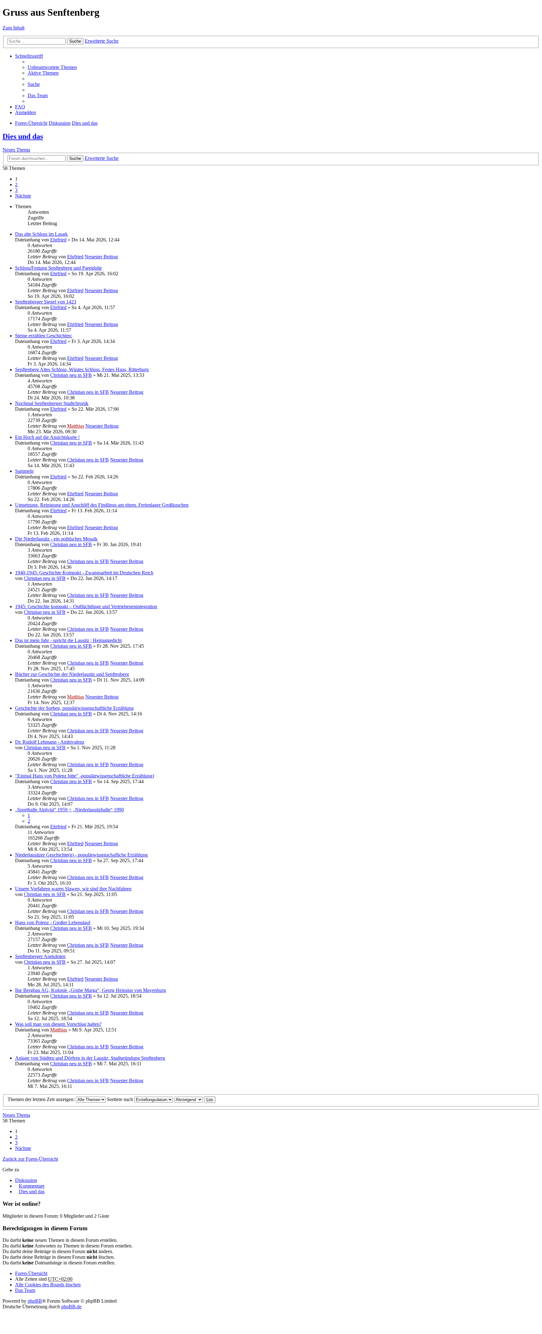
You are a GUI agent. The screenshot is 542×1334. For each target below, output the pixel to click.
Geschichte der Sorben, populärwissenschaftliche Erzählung (74, 708)
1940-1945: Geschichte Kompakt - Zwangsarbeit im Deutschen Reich (84, 572)
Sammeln (24, 471)
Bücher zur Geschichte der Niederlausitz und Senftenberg (72, 674)
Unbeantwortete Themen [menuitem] (52, 67)
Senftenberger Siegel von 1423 (45, 301)
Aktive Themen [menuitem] (43, 73)
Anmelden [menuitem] (25, 112)
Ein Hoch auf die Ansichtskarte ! (47, 437)
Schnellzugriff (29, 56)
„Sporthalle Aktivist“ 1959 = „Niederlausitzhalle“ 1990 (69, 809)
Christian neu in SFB (71, 375)
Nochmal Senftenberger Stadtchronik (51, 403)
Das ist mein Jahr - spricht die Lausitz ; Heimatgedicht (68, 640)
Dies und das (85, 123)
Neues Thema (16, 149)
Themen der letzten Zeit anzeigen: (42, 1099)
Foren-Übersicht (31, 123)
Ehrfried (58, 239)
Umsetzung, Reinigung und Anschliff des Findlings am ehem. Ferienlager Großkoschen (102, 505)
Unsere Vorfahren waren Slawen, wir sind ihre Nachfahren (73, 888)
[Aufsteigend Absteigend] (188, 1099)
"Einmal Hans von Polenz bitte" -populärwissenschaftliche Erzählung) (84, 775)
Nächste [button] (23, 195)
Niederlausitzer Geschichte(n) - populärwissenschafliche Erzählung (81, 854)
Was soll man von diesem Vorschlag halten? (58, 1024)
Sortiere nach (120, 1099)
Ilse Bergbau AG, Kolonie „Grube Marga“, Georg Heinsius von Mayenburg (90, 990)
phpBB (35, 1301)
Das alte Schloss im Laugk (41, 234)
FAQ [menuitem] (20, 106)
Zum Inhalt (13, 27)
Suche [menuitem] (34, 84)
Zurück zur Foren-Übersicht (30, 1159)
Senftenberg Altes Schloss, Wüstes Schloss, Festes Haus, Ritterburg (82, 369)
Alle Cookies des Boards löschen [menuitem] (48, 1284)
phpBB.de (71, 1306)
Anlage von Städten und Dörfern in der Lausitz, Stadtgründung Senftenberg (90, 1058)
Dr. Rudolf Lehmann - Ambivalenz (49, 742)
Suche (75, 41)
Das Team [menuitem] (38, 95)
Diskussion (60, 123)
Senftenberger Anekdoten (40, 956)
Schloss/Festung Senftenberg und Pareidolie (58, 268)
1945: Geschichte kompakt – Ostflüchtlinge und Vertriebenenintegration (86, 606)
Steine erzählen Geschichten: (43, 335)
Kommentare (32, 1186)
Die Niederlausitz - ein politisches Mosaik (56, 538)
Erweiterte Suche (102, 41)
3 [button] (16, 190)
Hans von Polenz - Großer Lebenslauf (52, 922)
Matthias (75, 426)
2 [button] (16, 184)
